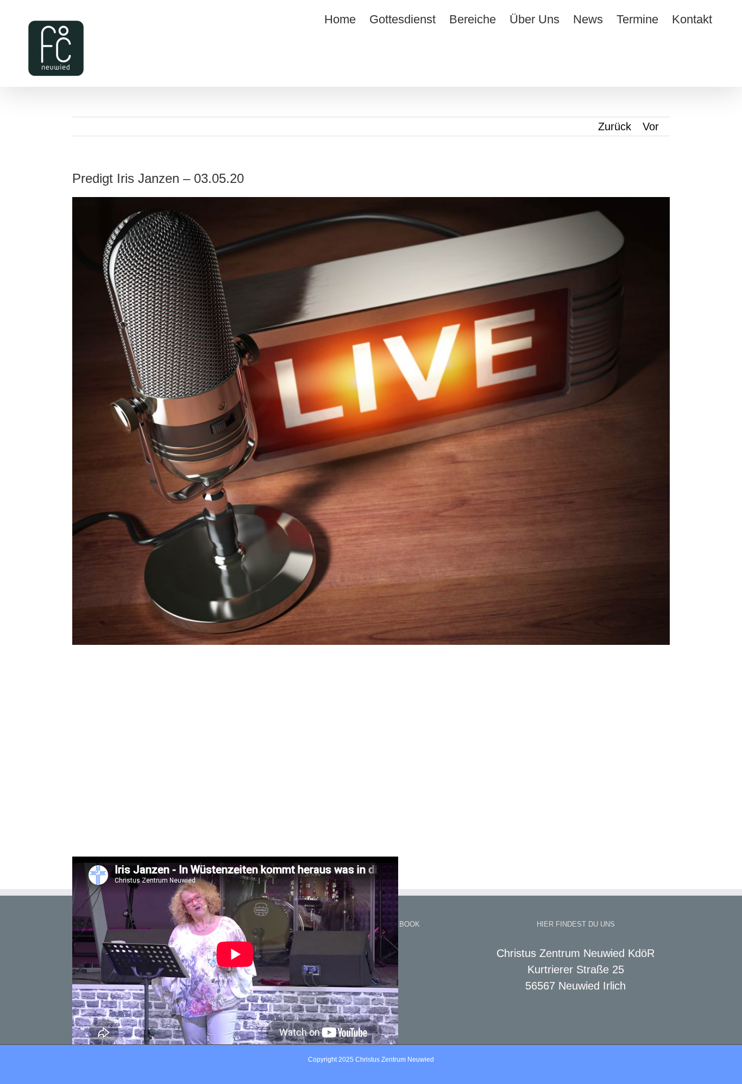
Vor (651, 126)
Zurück (614, 126)
